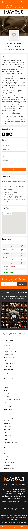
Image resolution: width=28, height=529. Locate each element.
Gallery (24, 527)
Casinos (6, 360)
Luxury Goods (8, 409)
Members (14, 519)
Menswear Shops (9, 418)
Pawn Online (18, 196)
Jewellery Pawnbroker (10, 194)
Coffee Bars (7, 366)
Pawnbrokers (7, 429)
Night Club (7, 423)
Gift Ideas (6, 393)
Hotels (6, 402)
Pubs (5, 445)
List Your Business (7, 7)
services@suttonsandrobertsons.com (14, 184)
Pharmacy (7, 432)
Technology (7, 453)
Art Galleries (7, 343)
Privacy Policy (5, 517)
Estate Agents (8, 382)
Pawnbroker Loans (15, 198)
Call (24, 2)
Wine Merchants (8, 465)
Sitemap (24, 517)
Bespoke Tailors (8, 354)
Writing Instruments (9, 468)
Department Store (9, 369)
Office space (7, 426)
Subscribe (21, 284)
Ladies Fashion (8, 406)
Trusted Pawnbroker (19, 199)
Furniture (6, 390)
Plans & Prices (13, 515)
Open (14, 527)
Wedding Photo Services (11, 462)
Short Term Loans (8, 199)
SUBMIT (14, 170)
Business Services (9, 357)
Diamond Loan (8, 192)
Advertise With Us (22, 515)
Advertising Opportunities (19, 7)
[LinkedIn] (23, 508)
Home (5, 2)
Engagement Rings (9, 379)
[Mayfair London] (14, 12)
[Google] (16, 508)
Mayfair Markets (8, 412)
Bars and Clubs (8, 349)
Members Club (8, 415)
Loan (17, 194)
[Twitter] (8, 508)
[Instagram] (7, 134)
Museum (6, 420)
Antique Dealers (8, 340)
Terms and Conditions (16, 517)
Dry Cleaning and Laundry (11, 376)
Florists (6, 387)
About (5, 527)
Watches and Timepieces (11, 459)
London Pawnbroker (9, 196)
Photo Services (8, 435)
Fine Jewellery (8, 384)
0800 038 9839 (8, 189)
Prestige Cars (7, 439)
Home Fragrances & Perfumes (12, 399)
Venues (6, 456)
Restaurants (7, 448)
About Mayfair (4, 515)
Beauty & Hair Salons (10, 351)
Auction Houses (8, 346)
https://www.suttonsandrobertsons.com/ (15, 181)
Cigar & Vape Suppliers (10, 363)
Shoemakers (7, 451)
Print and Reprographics (10, 442)
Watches (6, 201)
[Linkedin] (10, 134)
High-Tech (7, 396)
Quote (15, 2)
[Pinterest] (19, 508)
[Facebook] (3, 134)
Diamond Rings (8, 373)
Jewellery (14, 192)
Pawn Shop (7, 198)
